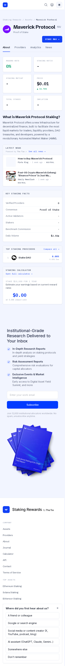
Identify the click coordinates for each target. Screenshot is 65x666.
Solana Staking (10, 592)
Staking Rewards (12, 19)
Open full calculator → (19, 274)
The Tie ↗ (22, 151)
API (4, 560)
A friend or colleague (20, 615)
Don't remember (17, 656)
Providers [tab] (20, 47)
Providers (8, 535)
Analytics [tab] (35, 47)
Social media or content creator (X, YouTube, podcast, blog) (28, 632)
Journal (7, 547)
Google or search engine (22, 623)
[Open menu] (52, 5)
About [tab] (6, 47)
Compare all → (51, 249)
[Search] (46, 5)
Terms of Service (12, 572)
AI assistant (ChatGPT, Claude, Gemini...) (30, 641)
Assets (28, 19)
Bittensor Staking (12, 598)
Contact (7, 566)
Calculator (8, 553)
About (6, 541)
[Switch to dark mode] (59, 5)
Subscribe (33, 404)
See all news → (37, 151)
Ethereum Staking (12, 586)
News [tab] (49, 47)
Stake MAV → (52, 39)
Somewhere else (17, 649)
